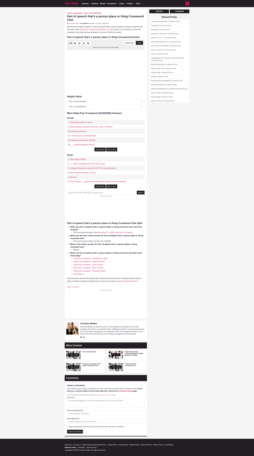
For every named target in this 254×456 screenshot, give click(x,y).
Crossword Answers (130, 281)
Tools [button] (138, 3)
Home (69, 13)
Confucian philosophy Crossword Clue (165, 21)
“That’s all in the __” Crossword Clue (131, 364)
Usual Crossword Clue (159, 54)
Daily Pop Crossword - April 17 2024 (88, 268)
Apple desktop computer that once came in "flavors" (91, 127)
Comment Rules (126, 391)
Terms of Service (108, 395)
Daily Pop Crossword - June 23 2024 (88, 264)
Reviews (95, 3)
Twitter (159, 11)
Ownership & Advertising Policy (94, 445)
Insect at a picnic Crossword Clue (163, 50)
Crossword (77, 13)
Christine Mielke (74, 23)
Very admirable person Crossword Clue (165, 42)
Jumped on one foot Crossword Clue (164, 33)
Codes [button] (121, 3)
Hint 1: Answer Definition (78, 101)
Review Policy (134, 445)
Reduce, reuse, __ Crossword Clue (163, 38)
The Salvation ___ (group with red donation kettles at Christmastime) (98, 181)
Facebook (179, 11)
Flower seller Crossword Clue (162, 72)
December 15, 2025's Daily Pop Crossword (115, 232)
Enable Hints (129, 43)
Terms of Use (158, 445)
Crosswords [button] (111, 3)
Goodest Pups (91, 447)
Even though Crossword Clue (162, 97)
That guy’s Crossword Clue (161, 25)
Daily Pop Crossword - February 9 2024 (89, 271)
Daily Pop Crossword (92, 13)
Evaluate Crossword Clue (160, 29)
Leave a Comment (73, 287)
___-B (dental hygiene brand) (82, 144)
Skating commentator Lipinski (83, 140)
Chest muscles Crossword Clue (162, 101)
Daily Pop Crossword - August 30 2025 (89, 261)
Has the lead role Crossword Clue (163, 68)
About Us (68, 445)
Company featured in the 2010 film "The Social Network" (93, 168)
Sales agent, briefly (78, 159)
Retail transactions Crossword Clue (164, 64)
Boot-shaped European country (83, 172)
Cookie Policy (112, 445)
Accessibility (168, 445)
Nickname (75, 410)
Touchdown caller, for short (81, 122)
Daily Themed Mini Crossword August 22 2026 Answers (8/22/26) (134, 353)
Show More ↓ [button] (79, 274)
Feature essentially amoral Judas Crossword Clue (169, 89)
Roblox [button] (130, 3)
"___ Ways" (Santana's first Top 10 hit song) (87, 163)
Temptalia (81, 447)
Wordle (102, 3)
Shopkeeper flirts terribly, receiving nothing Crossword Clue (167, 59)
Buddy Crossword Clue (159, 76)
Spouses (73, 177)
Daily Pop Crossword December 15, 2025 (97, 29)
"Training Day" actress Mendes (83, 135)
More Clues (111, 149)
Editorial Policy (146, 445)
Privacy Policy (97, 395)
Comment (71, 397)
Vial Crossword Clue (89, 352)
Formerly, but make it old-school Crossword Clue (91, 364)
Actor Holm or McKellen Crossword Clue (166, 46)
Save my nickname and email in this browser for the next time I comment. (96, 427)
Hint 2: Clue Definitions (77, 107)
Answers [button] (85, 3)
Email (73, 418)
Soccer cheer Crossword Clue (162, 93)
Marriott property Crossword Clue (164, 85)
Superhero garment (78, 131)
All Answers (100, 149)
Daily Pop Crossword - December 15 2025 (90, 258)
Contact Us (77, 445)
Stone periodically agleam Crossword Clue (167, 80)
